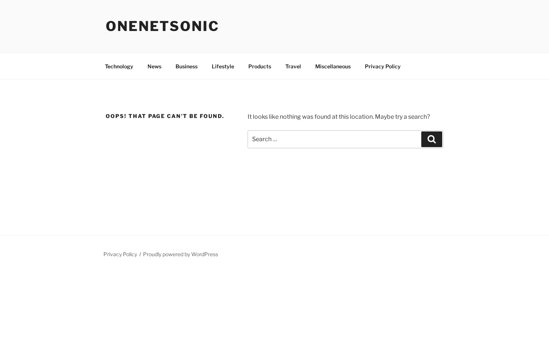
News (154, 66)
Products (259, 66)
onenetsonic (162, 26)
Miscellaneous (333, 66)
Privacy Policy (383, 66)
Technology (119, 66)
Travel (293, 66)
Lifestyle (223, 66)
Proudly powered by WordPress (180, 254)
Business (187, 66)
